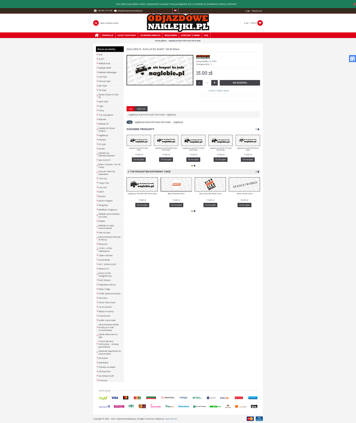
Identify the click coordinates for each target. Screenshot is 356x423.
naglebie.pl (178, 122)
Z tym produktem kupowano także (148, 171)
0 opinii (212, 90)
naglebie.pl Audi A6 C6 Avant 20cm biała (193, 149)
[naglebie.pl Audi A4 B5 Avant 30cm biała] (160, 70)
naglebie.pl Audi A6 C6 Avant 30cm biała (221, 149)
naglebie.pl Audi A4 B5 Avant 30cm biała (153, 122)
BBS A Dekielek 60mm (176, 194)
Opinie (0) (141, 108)
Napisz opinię (223, 90)
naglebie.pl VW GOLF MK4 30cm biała (142, 194)
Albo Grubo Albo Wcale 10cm (210, 194)
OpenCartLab (171, 418)
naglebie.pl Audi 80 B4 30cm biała (248, 149)
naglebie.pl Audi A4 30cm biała (138, 149)
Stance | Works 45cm (244, 194)
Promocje (102, 380)
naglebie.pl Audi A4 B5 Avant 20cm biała (166, 149)
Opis (131, 108)
